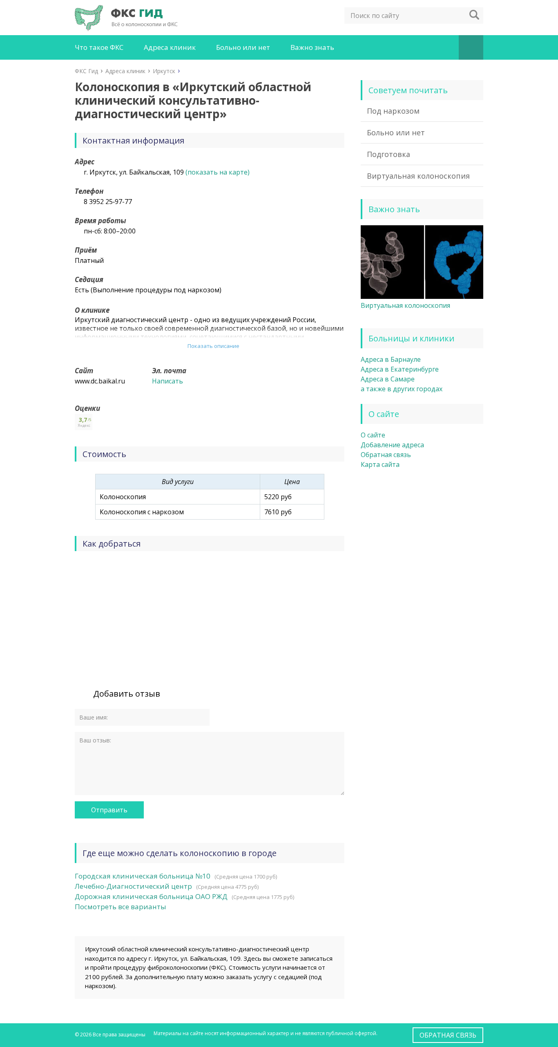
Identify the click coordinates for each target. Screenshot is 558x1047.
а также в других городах (401, 388)
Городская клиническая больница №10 (142, 876)
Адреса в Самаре (388, 378)
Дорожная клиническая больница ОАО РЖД (151, 896)
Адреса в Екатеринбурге (400, 369)
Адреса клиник (170, 47)
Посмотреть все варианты (120, 906)
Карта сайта (380, 464)
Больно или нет (243, 47)
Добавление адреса (392, 444)
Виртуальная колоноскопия (418, 176)
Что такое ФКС (99, 47)
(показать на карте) (217, 172)
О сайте (373, 434)
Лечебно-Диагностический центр (133, 886)
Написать (167, 381)
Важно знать (312, 47)
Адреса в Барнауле (391, 359)
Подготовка (388, 154)
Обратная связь (386, 454)
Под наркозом (393, 111)
